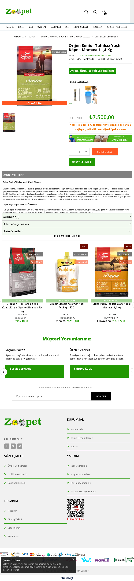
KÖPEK (21, 27)
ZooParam (13, 536)
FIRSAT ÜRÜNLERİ (80, 27)
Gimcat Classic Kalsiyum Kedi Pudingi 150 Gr (67, 305)
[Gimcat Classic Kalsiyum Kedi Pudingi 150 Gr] (67, 272)
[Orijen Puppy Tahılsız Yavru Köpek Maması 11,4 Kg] (111, 272)
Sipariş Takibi (15, 519)
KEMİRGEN (97, 27)
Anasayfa (10, 27)
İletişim (74, 446)
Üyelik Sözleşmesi (17, 465)
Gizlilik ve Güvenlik (18, 474)
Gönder (101, 396)
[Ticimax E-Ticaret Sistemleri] (67, 578)
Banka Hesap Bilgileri (82, 437)
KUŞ (67, 27)
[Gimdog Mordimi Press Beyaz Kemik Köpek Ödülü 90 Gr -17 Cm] (75, 95)
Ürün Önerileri (13, 231)
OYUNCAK (41, 27)
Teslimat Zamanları (81, 482)
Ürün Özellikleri (13, 175)
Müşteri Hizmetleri (80, 474)
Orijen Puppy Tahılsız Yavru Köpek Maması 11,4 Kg (111, 305)
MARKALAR (56, 27)
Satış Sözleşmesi (16, 482)
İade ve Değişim (79, 465)
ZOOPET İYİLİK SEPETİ (117, 27)
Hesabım (12, 510)
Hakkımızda (77, 429)
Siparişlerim (14, 527)
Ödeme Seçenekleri (16, 224)
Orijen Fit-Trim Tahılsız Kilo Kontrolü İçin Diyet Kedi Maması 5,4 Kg (22, 307)
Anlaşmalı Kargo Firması (83, 491)
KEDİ (31, 27)
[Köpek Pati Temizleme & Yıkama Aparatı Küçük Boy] (90, 95)
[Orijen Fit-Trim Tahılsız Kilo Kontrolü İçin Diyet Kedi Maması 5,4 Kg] (22, 272)
